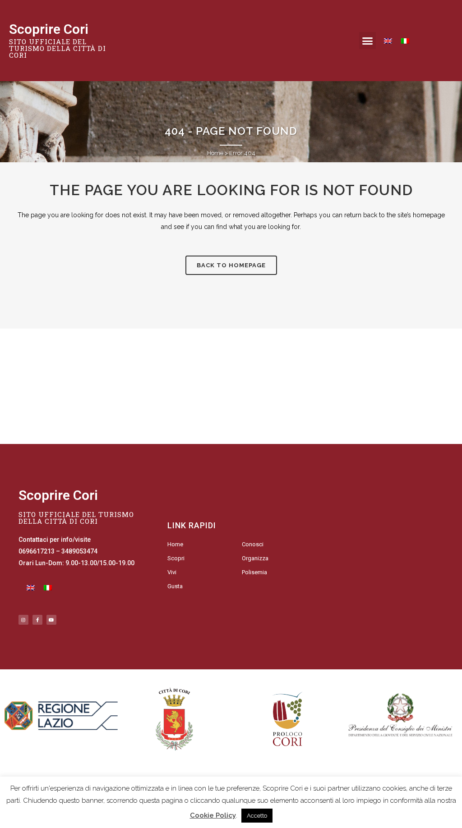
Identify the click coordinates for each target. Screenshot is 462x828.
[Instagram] (23, 620)
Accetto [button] (257, 815)
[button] (367, 40)
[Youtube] (51, 620)
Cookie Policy (213, 815)
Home (215, 153)
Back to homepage (231, 265)
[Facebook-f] (37, 620)
